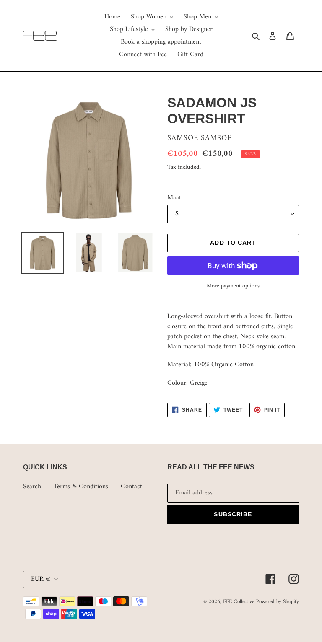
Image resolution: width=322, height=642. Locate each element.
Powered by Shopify (277, 601)
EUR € (40, 579)
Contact (131, 486)
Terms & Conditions (81, 486)
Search (32, 486)
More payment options (233, 286)
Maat (174, 198)
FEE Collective (238, 601)
